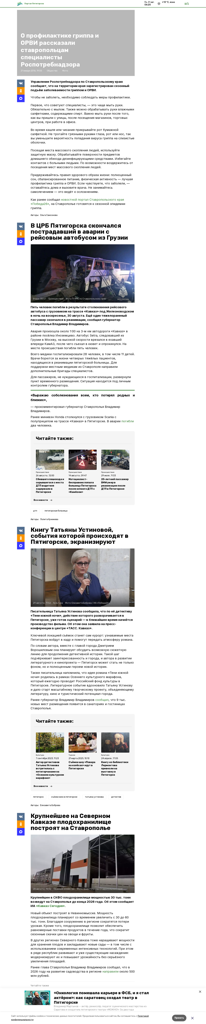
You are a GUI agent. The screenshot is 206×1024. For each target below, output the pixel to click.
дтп (35, 511)
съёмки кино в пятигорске (64, 797)
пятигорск (38, 797)
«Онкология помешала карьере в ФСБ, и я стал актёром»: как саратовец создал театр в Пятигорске (101, 998)
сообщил (102, 700)
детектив (116, 797)
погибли (127, 421)
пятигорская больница (56, 511)
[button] (37, 998)
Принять (179, 1018)
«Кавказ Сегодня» (50, 906)
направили (110, 971)
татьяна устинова (94, 797)
